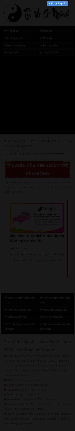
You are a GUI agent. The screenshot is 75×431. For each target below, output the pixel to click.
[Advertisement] (38, 66)
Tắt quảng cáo (58, 3)
